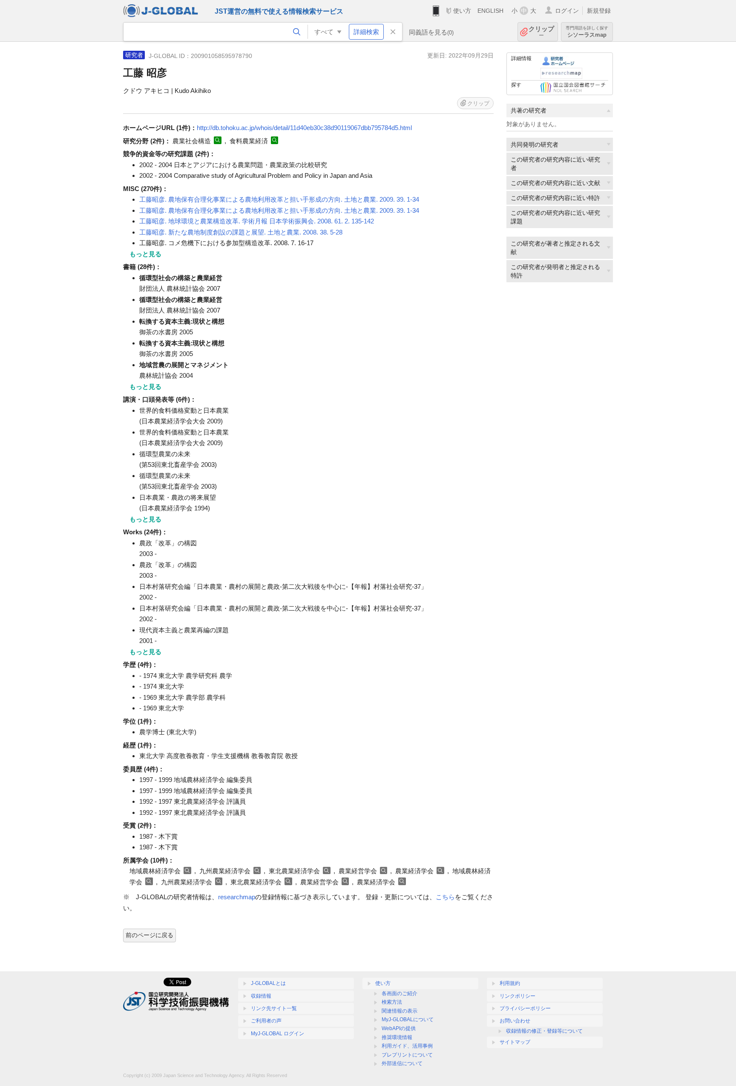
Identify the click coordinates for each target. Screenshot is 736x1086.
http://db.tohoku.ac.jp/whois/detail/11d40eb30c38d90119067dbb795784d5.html (304, 127)
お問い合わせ (515, 1021)
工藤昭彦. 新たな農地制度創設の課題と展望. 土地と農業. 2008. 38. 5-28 (240, 232)
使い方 (462, 10)
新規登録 (599, 10)
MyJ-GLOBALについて (408, 1019)
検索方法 (392, 1002)
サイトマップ (515, 1042)
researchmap (236, 897)
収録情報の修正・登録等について (544, 1031)
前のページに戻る (149, 935)
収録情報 (261, 996)
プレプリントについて (407, 1055)
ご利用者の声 (266, 1021)
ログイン (567, 10)
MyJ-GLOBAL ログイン (277, 1034)
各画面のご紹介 (399, 993)
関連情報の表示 (399, 1011)
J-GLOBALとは (268, 983)
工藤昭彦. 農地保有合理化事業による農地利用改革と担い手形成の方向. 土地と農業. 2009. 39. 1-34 (279, 199)
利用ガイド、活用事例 (407, 1046)
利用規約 (510, 983)
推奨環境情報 (397, 1037)
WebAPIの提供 (399, 1028)
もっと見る (145, 254)
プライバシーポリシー (525, 1008)
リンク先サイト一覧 (274, 1008)
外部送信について (402, 1063)
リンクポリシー (517, 996)
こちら (445, 897)
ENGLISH (490, 10)
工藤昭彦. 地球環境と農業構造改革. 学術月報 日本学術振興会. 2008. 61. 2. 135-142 (256, 221)
